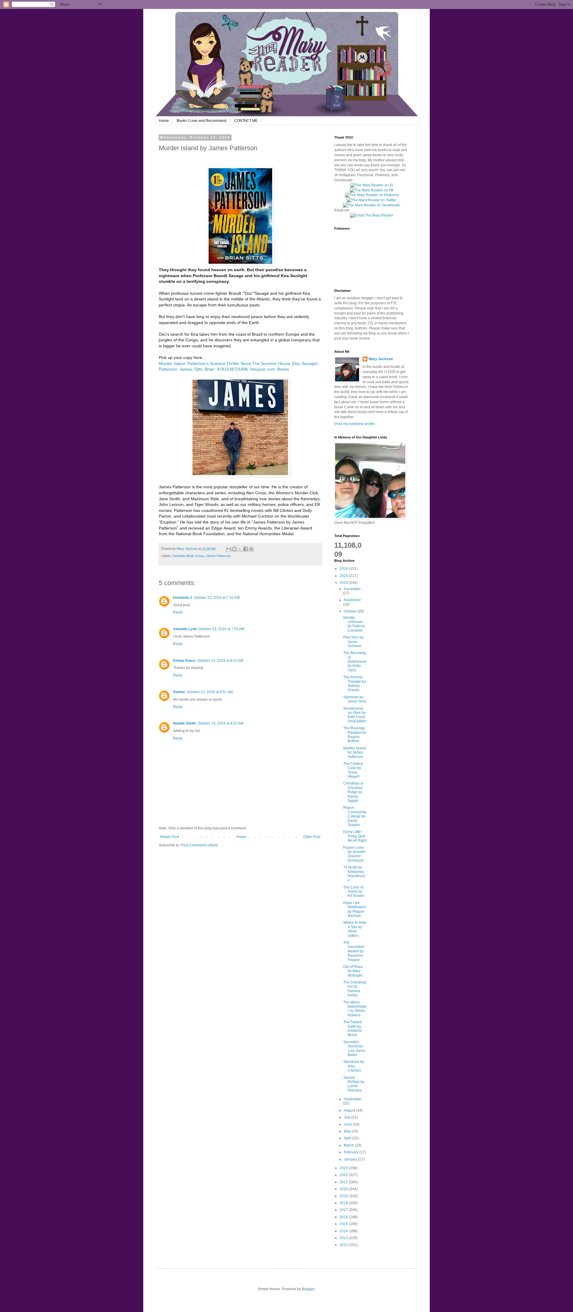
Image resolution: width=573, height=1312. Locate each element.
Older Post (311, 837)
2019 (344, 1196)
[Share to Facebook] (246, 549)
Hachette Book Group (188, 556)
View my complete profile (354, 424)
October (351, 611)
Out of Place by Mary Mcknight (353, 971)
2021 (344, 1182)
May (348, 1131)
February (351, 1152)
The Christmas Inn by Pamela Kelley (355, 988)
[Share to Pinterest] (251, 549)
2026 (344, 569)
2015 (344, 1224)
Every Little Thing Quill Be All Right (354, 836)
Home (164, 121)
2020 (344, 1189)
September (353, 1099)
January (351, 1159)
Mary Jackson (187, 548)
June (348, 1124)
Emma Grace (184, 661)
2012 (344, 1245)
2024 (344, 583)
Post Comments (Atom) (199, 845)
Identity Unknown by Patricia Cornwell (354, 624)
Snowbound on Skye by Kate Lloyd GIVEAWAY (354, 714)
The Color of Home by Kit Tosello (353, 891)
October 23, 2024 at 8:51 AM (220, 661)
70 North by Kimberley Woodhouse (354, 873)
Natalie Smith (184, 723)
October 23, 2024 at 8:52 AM (221, 723)
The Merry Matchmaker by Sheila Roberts (354, 1008)
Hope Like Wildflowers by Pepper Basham (354, 909)
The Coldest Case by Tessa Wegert (353, 770)
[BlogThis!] (234, 549)
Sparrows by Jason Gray (354, 699)
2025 (344, 576)
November (352, 600)
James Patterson (218, 556)
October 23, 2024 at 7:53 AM (221, 629)
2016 (344, 1217)
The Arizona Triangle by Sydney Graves (354, 683)
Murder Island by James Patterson (354, 752)
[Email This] (229, 549)
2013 (344, 1238)
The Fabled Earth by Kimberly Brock (352, 1028)
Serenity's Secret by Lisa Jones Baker (354, 1048)
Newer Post (169, 837)
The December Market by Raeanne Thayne (354, 951)
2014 (344, 1231)
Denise (179, 692)
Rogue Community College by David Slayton (354, 816)
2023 (344, 1168)
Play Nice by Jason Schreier (353, 641)
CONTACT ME (246, 121)
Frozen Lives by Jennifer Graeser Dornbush (354, 854)
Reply (178, 612)
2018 (344, 1203)
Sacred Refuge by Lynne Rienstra (353, 1083)
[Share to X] (240, 549)
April (348, 1138)
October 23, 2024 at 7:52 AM (217, 598)
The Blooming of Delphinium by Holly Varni (354, 661)
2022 (344, 1175)
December (352, 589)
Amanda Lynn (185, 629)
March (349, 1145)
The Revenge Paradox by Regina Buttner (354, 734)
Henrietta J (182, 598)
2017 (344, 1210)
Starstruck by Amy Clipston (353, 1066)
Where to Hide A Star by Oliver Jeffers (354, 928)
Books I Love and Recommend (202, 121)
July (347, 1117)
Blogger (308, 1289)
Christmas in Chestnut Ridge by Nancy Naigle (353, 792)
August (350, 1110)
